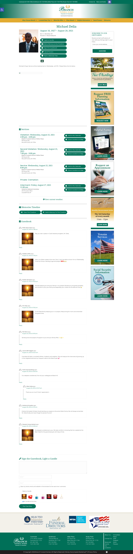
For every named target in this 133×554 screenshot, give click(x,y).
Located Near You (44, 20)
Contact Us (108, 538)
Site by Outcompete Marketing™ (76, 552)
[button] (2, 10)
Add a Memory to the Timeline (54, 44)
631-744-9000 (90, 542)
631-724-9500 (52, 542)
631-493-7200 (34, 542)
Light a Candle (49, 40)
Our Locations (108, 546)
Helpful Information (83, 20)
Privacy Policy (92, 552)
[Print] (42, 61)
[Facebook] (109, 2)
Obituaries (107, 20)
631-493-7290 (35, 544)
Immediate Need (116, 535)
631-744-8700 (72, 544)
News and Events (108, 543)
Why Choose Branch (28, 20)
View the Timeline (29, 212)
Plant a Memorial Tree (51, 56)
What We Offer (58, 20)
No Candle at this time (29, 501)
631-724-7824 (53, 544)
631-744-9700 (71, 542)
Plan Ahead (70, 20)
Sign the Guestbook (50, 48)
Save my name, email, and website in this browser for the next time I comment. (43, 486)
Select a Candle (26, 491)
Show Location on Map (75, 139)
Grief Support (115, 539)
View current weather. (54, 199)
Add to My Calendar (74, 135)
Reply (20, 247)
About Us (108, 535)
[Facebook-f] (107, 552)
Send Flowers (97, 20)
